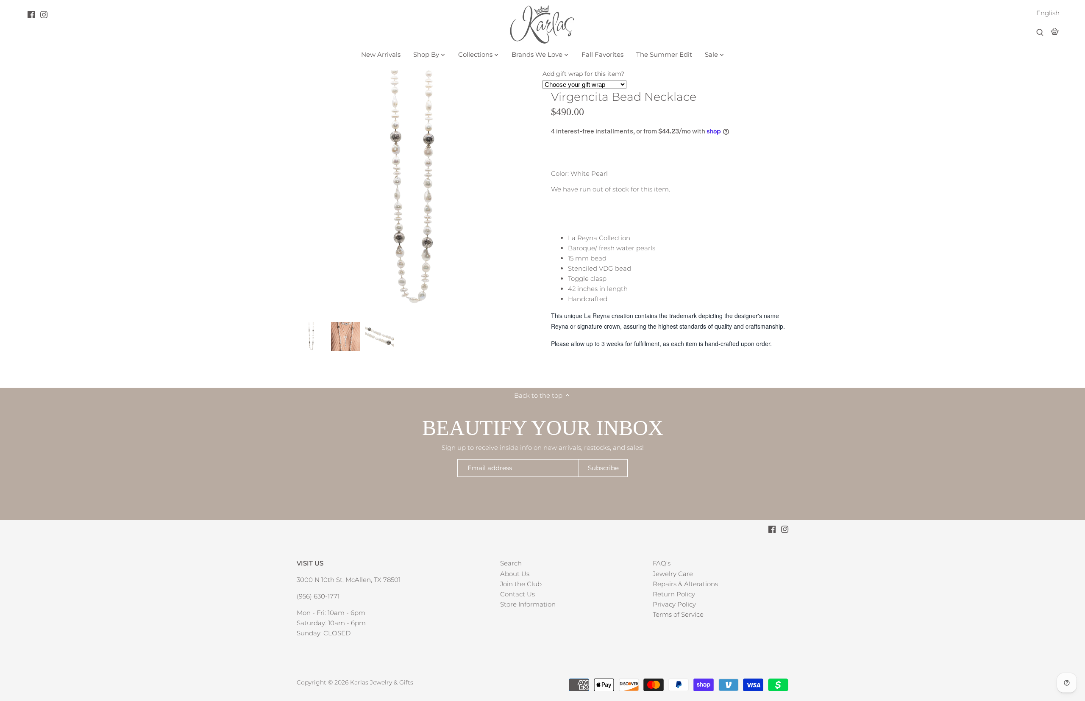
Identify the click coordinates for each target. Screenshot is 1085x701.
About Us (514, 574)
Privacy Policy (674, 604)
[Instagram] (43, 14)
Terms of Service (678, 614)
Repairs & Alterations (685, 584)
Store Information (528, 604)
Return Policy (674, 594)
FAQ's (661, 563)
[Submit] (1039, 33)
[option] (311, 336)
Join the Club (521, 584)
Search (511, 563)
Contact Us (517, 594)
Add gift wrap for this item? (583, 73)
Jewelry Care (673, 574)
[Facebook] (31, 14)
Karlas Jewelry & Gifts (381, 682)
